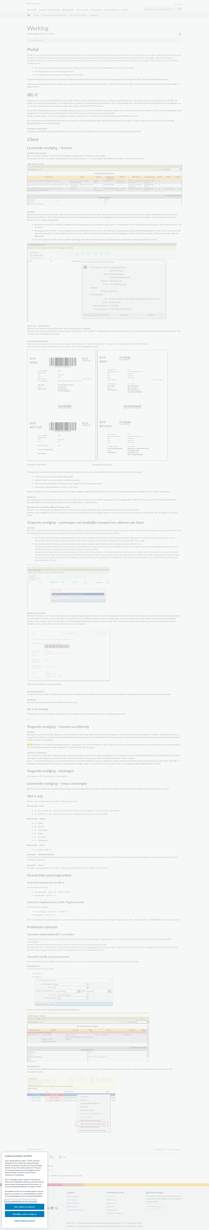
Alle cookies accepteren (24, 1206)
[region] (24, 1190)
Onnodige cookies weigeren (25, 1214)
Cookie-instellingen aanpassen (24, 1220)
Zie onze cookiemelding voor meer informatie (20, 1201)
